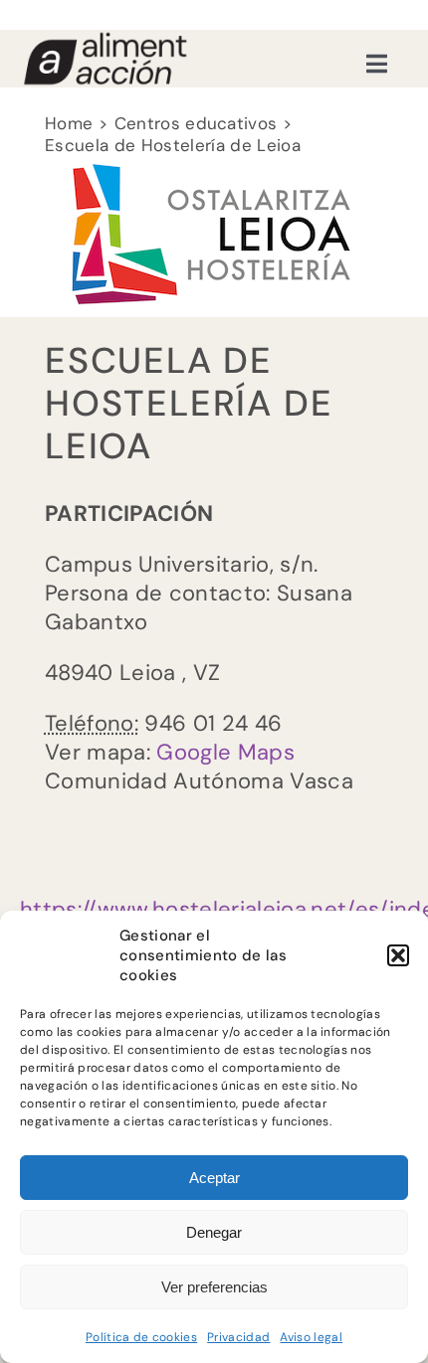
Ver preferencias (214, 1286)
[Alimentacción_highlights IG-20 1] (104, 40)
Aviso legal (311, 1337)
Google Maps (225, 752)
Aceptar (214, 1177)
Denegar (214, 1232)
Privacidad (238, 1337)
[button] (398, 955)
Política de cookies (141, 1337)
